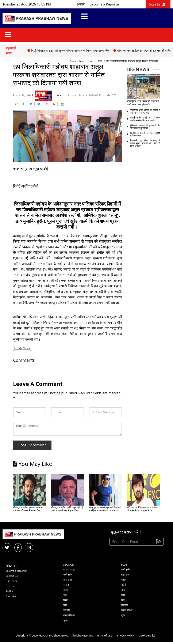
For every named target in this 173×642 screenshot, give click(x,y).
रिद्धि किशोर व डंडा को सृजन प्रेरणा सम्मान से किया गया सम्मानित (62, 50)
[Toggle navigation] (84, 18)
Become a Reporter (104, 4)
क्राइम (66, 584)
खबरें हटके (67, 574)
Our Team (11, 580)
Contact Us (12, 575)
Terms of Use (104, 635)
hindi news (22, 348)
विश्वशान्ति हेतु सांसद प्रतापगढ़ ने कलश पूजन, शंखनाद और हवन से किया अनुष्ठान (145, 143)
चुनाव (65, 620)
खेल (65, 605)
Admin (30, 95)
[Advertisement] (150, 175)
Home (90, 61)
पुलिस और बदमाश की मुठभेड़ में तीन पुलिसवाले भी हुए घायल (145, 127)
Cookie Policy (147, 635)
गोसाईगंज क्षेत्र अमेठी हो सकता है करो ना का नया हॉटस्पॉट (145, 111)
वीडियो (65, 589)
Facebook (11, 596)
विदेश (65, 599)
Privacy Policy (125, 635)
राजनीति (66, 610)
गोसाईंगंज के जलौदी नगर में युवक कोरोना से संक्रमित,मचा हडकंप (145, 119)
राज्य (100, 61)
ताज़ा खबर (67, 579)
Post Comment (32, 445)
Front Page (69, 569)
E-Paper (10, 586)
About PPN (11, 565)
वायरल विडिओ (69, 615)
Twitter (9, 591)
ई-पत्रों (81, 4)
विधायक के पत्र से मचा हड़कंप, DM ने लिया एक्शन (145, 134)
